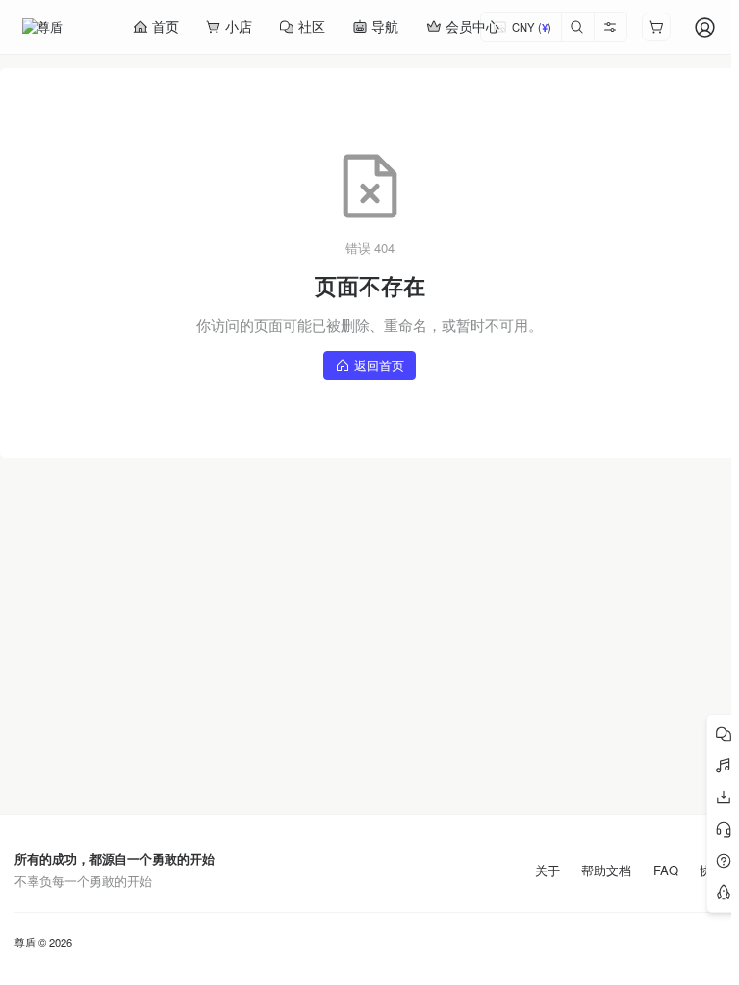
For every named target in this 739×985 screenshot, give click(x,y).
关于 (547, 870)
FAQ (665, 870)
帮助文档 (606, 870)
